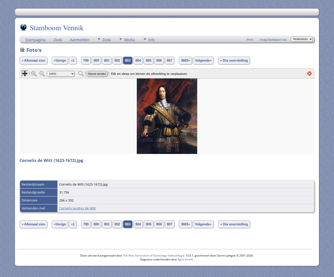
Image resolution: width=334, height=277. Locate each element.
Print (250, 40)
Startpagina (35, 39)
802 (117, 60)
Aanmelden (80, 39)
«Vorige (60, 60)
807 (169, 60)
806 (159, 60)
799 (86, 60)
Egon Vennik (185, 259)
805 (148, 60)
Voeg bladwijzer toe (273, 40)
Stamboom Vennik (57, 27)
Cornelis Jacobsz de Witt (77, 208)
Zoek (58, 39)
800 (96, 60)
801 (107, 60)
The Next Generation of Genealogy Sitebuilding (152, 255)
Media (129, 39)
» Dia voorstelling (234, 60)
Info (151, 39)
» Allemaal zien (33, 60)
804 (138, 60)
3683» (185, 60)
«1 (73, 60)
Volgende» (203, 60)
